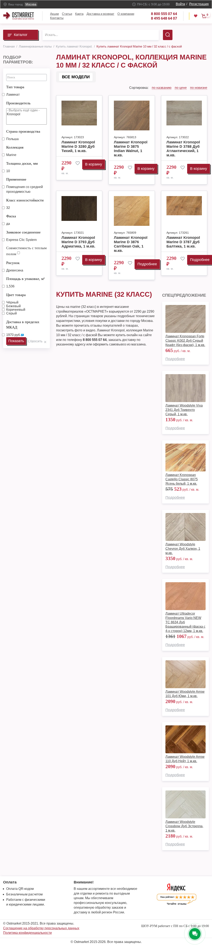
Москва (30, 4)
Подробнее (147, 264)
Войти (180, 4)
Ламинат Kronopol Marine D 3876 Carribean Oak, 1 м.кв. (130, 244)
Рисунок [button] (13, 263)
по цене (181, 87)
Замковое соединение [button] (23, 232)
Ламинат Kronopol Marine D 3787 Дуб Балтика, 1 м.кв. (183, 242)
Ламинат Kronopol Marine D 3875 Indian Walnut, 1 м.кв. (130, 148)
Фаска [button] (11, 216)
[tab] (26, 86)
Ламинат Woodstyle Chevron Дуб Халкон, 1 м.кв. (182, 549)
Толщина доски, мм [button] (22, 163)
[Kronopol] (26, 114)
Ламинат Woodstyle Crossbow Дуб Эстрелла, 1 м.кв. (184, 826)
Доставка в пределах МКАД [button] (22, 324)
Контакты (57, 18)
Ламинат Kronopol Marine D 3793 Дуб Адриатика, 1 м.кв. (78, 242)
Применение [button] (16, 179)
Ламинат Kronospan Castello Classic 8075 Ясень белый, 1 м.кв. (181, 479)
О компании (125, 13)
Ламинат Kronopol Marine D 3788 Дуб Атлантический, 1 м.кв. (183, 148)
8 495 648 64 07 (164, 18)
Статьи (67, 13)
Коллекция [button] (14, 147)
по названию (161, 87)
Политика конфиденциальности (27, 932)
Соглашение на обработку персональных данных (41, 928)
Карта (79, 13)
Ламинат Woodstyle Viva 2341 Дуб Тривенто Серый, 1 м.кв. (184, 410)
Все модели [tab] (76, 77)
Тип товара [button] (15, 87)
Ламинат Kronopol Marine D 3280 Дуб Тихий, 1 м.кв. (78, 146)
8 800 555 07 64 (164, 14)
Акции (54, 13)
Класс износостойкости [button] (25, 200)
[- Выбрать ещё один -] (26, 110)
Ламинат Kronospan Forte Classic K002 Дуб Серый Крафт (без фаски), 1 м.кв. (185, 340)
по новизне (198, 87)
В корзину (93, 164)
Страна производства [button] (23, 131)
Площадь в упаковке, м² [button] (25, 279)
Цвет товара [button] (16, 295)
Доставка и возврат (100, 13)
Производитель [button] (18, 103)
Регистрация (199, 4)
